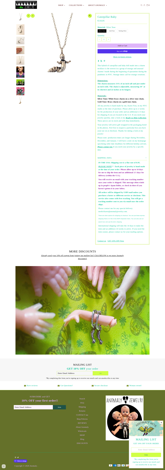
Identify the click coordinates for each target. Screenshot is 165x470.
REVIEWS (82, 423)
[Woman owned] (127, 385)
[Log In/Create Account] (144, 5)
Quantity (101, 35)
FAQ (82, 403)
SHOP (61, 5)
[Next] (33, 16)
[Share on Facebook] (99, 61)
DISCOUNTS (82, 443)
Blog (82, 439)
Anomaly (34, 466)
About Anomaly (97, 5)
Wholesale (82, 431)
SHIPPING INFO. (105, 158)
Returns (82, 411)
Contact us (102, 241)
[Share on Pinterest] (104, 61)
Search (82, 399)
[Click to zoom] (90, 16)
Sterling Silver (122, 31)
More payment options (122, 57)
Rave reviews (32, 385)
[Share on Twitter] (101, 61)
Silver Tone (102, 31)
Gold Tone (112, 31)
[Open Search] (141, 5)
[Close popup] (161, 422)
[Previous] (28, 16)
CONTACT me (82, 415)
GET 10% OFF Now (116, 241)
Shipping (82, 407)
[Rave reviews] (25, 385)
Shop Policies (82, 419)
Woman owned (135, 385)
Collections (76, 5)
